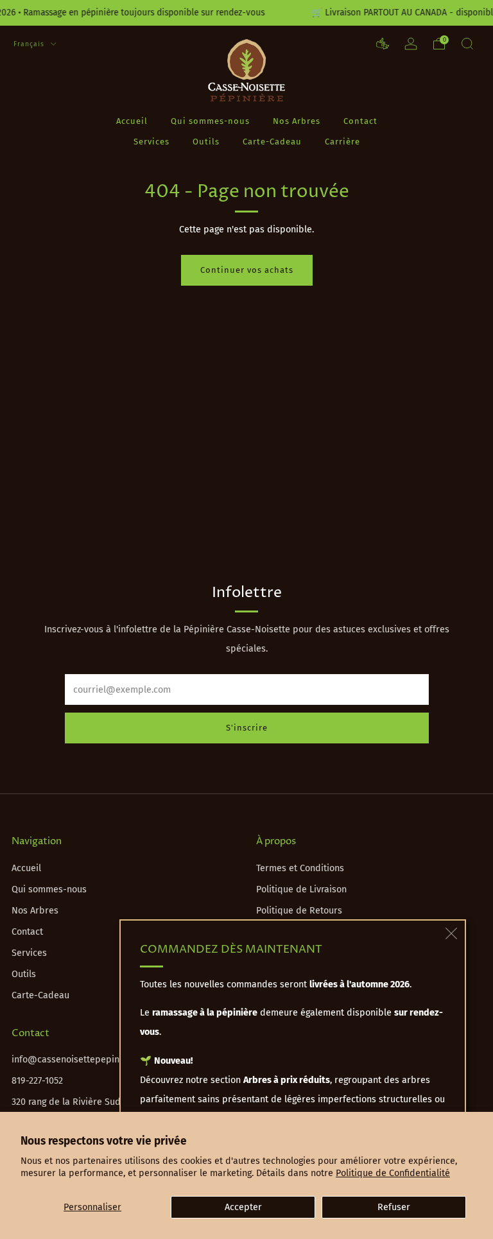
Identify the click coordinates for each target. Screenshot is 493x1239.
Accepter (243, 1207)
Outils (206, 141)
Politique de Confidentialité (393, 1173)
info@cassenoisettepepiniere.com (83, 1059)
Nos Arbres (296, 121)
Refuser (393, 1207)
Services (151, 141)
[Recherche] (467, 43)
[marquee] (246, 13)
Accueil (132, 121)
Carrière (342, 141)
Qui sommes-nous (210, 121)
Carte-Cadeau (272, 141)
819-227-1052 (37, 1080)
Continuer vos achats (246, 270)
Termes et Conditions (300, 868)
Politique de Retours (299, 910)
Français (30, 44)
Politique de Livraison (301, 889)
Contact (360, 121)
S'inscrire (247, 727)
